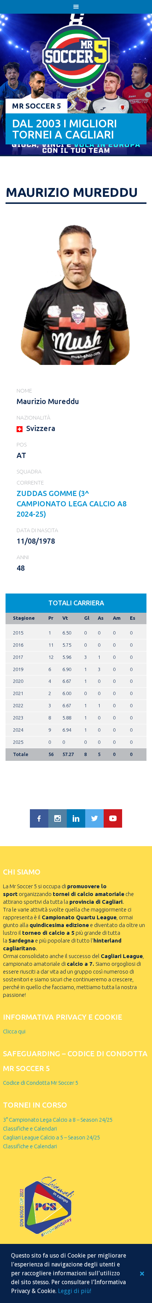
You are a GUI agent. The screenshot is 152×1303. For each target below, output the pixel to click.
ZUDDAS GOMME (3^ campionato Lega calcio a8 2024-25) (72, 503)
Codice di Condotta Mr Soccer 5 (40, 1083)
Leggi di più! (74, 1291)
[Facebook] (39, 818)
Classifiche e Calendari (30, 1128)
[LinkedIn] (76, 818)
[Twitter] (94, 818)
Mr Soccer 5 (36, 106)
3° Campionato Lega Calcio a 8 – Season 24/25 (58, 1119)
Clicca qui (14, 1031)
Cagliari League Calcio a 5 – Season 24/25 (51, 1137)
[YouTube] (113, 818)
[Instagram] (57, 818)
